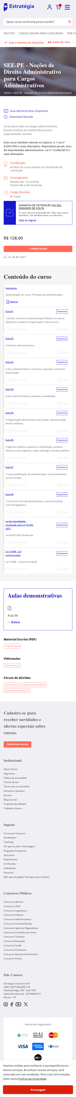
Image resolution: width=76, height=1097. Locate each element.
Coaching (8, 842)
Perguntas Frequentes (15, 850)
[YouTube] (18, 1004)
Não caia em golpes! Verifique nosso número (27, 877)
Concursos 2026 (12, 906)
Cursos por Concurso (14, 833)
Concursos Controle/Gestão (18, 923)
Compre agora (38, 248)
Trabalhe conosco (13, 808)
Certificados (10, 863)
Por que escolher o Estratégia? (19, 846)
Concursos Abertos (13, 901)
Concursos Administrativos (17, 919)
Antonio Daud (12, 646)
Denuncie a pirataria (14, 790)
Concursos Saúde (13, 945)
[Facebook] (12, 1004)
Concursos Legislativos (15, 910)
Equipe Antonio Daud (34, 684)
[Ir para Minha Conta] (49, 7)
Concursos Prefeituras (15, 949)
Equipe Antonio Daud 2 (17, 690)
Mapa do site (10, 799)
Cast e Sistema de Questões (26, 42)
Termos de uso (11, 782)
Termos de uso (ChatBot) (16, 786)
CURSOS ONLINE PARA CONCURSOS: (41, 33)
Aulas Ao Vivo (61, 42)
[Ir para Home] (19, 7)
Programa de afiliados (15, 803)
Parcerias (8, 872)
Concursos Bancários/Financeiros (21, 954)
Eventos (8, 795)
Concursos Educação (14, 941)
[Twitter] (26, 1004)
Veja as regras (27, 220)
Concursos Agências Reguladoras (21, 928)
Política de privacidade (15, 777)
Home (7, 92)
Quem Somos (11, 769)
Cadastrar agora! (17, 744)
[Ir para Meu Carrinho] (58, 7)
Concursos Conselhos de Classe (20, 932)
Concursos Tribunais (14, 936)
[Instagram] (6, 1004)
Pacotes (9, 33)
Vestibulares (10, 837)
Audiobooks (10, 868)
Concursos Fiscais (13, 958)
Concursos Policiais (13, 914)
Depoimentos (11, 859)
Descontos (9, 855)
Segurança (9, 773)
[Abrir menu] (67, 7)
